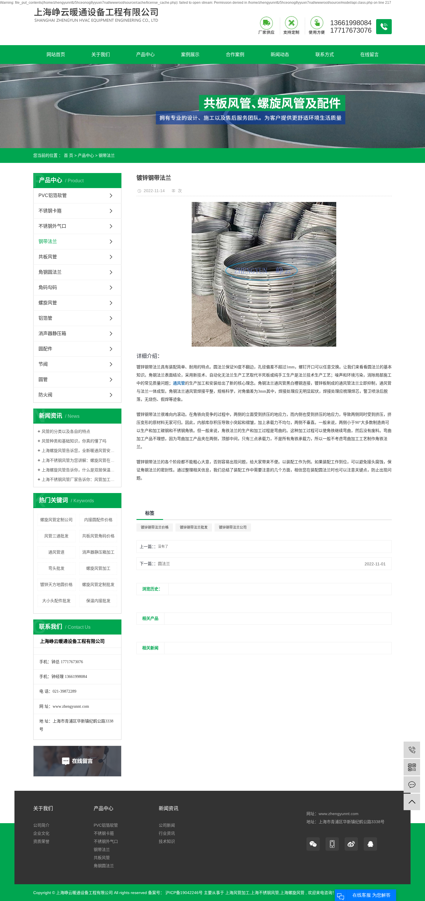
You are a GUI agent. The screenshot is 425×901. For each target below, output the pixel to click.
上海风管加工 (237, 892)
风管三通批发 (56, 536)
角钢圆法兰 (50, 272)
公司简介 (41, 825)
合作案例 (235, 54)
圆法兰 (164, 563)
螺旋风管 (47, 302)
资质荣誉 (41, 841)
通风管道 (56, 552)
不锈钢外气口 (52, 226)
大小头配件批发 (56, 600)
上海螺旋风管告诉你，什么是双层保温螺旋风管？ (79, 470)
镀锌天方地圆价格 (56, 584)
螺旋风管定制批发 (98, 584)
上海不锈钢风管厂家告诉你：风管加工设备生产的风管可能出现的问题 (79, 479)
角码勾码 (47, 287)
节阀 (43, 364)
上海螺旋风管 (292, 892)
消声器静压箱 (52, 333)
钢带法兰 (107, 155)
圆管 (43, 379)
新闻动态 (280, 54)
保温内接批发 (98, 600)
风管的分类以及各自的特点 (66, 431)
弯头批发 (56, 568)
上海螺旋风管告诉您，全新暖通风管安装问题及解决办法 (79, 450)
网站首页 (56, 54)
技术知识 (167, 841)
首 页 (68, 155)
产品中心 (145, 54)
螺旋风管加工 (98, 568)
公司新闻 (167, 825)
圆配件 (45, 348)
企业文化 (41, 833)
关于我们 (100, 54)
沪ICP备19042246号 (184, 892)
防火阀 (45, 394)
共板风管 (47, 256)
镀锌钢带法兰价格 (155, 527)
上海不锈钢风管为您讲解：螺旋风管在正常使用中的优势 (79, 460)
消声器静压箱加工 (98, 552)
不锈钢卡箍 (50, 210)
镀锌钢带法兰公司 (233, 527)
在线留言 (369, 54)
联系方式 (324, 54)
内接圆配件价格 (98, 519)
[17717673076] (412, 750)
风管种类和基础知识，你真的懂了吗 (74, 441)
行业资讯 (167, 833)
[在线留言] (412, 784)
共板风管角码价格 (98, 536)
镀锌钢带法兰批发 (194, 527)
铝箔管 (45, 318)
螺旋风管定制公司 (56, 519)
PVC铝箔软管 (52, 195)
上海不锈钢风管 (265, 892)
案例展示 (190, 54)
